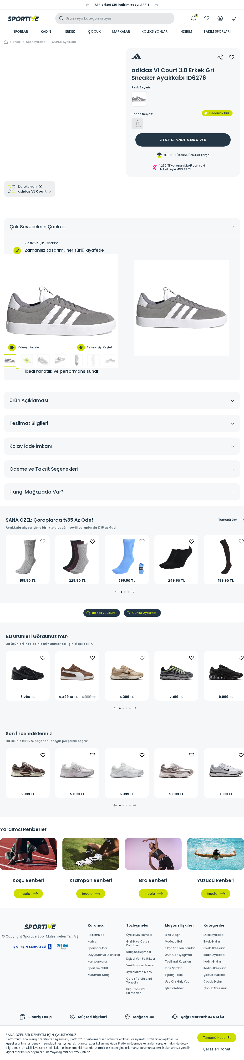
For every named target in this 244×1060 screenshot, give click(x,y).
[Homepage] (23, 18)
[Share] (220, 57)
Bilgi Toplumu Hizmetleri (136, 991)
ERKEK (70, 31)
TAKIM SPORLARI (217, 31)
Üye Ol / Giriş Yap (177, 982)
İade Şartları (173, 968)
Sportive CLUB (98, 968)
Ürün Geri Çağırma (178, 955)
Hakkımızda (96, 935)
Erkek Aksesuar (214, 948)
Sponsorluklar (97, 948)
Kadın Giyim (212, 961)
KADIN (46, 31)
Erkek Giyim (211, 941)
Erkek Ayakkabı (213, 935)
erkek (16, 42)
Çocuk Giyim (212, 982)
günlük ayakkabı (64, 42)
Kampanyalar (97, 961)
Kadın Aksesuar (214, 968)
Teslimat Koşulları (178, 961)
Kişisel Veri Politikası (140, 959)
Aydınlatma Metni (139, 972)
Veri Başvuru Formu (140, 965)
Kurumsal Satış (98, 975)
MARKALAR (121, 31)
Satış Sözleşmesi (138, 952)
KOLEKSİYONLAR (155, 31)
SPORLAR (20, 31)
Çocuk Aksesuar (215, 988)
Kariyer (92, 941)
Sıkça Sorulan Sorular (180, 948)
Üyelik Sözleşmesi (139, 935)
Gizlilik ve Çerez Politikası (137, 943)
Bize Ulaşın (172, 935)
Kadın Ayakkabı (214, 955)
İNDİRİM (185, 31)
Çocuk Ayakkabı (214, 975)
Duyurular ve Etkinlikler (104, 955)
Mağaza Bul (173, 941)
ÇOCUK (94, 31)
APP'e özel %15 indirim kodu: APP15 (122, 4)
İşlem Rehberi (174, 988)
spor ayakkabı (36, 42)
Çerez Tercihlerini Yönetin (139, 980)
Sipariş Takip (174, 975)
